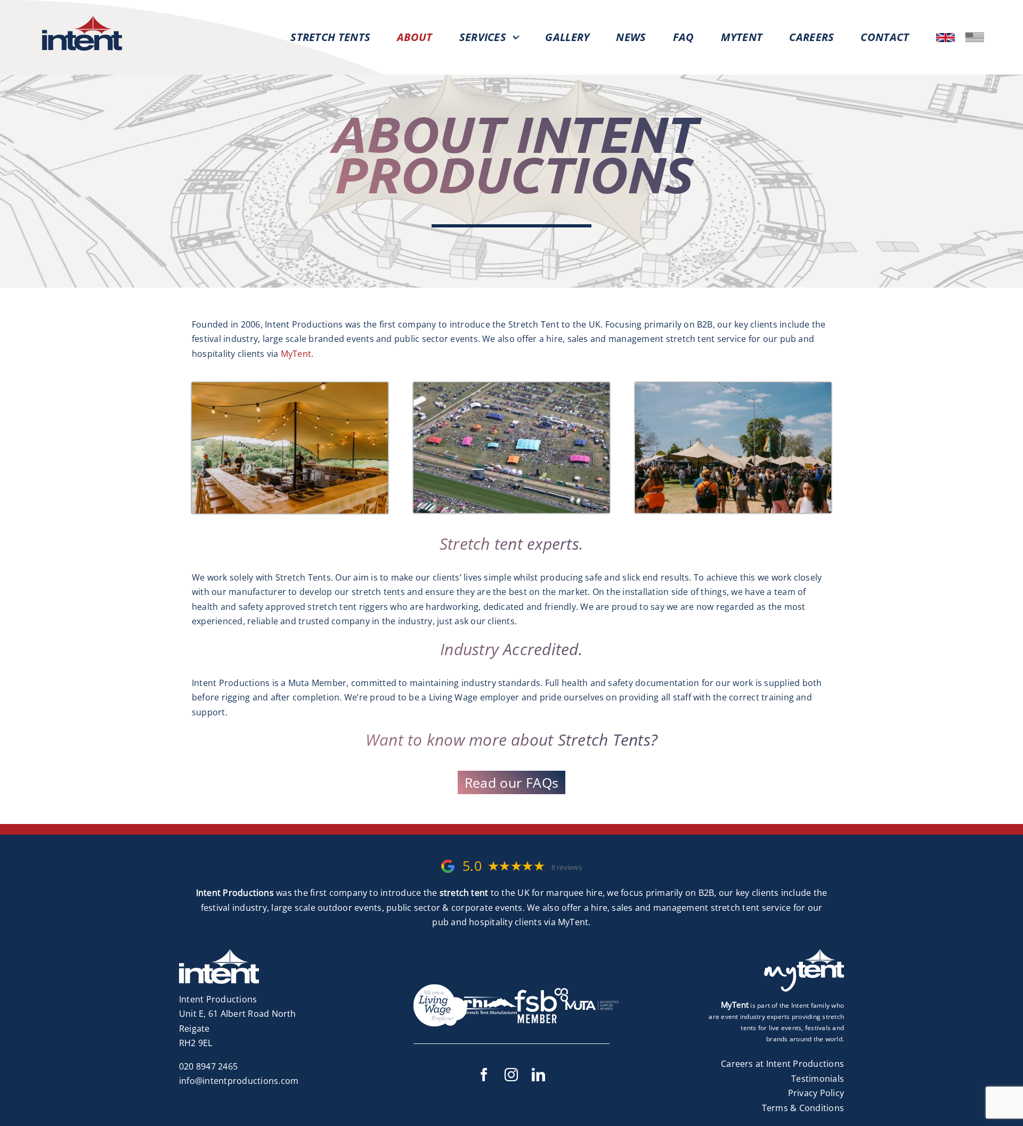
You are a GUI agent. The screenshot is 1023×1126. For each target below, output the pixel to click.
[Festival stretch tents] (733, 387)
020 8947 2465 (208, 1066)
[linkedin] (539, 1075)
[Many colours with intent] (511, 387)
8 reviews (566, 867)
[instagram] (512, 1075)
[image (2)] (974, 37)
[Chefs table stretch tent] (290, 387)
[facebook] (485, 1075)
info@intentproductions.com (238, 1081)
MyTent (296, 354)
